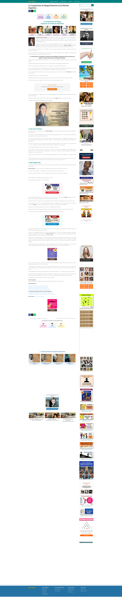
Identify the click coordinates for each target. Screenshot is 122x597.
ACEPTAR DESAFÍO (52, 89)
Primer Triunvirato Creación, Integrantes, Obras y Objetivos (38, 318)
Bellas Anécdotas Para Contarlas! (84, 202)
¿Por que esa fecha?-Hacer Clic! (86, 43)
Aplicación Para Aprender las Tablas (86, 515)
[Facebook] (29, 11)
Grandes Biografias (45, 594)
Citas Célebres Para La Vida (83, 184)
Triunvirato (30, 144)
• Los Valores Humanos (63, 1)
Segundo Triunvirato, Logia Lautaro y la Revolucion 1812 (38, 288)
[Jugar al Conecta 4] (86, 395)
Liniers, (36, 203)
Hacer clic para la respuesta (52, 408)
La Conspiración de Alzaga (39, 296)
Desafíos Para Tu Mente (86, 420)
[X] (32, 11)
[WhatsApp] (35, 11)
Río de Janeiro (51, 59)
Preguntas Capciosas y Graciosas (86, 430)
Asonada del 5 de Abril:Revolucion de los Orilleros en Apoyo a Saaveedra (41, 294)
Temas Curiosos (70, 591)
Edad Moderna (44, 592)
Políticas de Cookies (83, 591)
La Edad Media (44, 591)
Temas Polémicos (57, 591)
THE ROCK (82, 286)
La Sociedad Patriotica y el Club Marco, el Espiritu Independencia (40, 292)
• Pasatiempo (70, 1)
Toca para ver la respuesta (52, 259)
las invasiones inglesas (52, 197)
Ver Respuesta (86, 157)
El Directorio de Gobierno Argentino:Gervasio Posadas (38, 287)
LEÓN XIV (91, 286)
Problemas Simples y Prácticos (86, 449)
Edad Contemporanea (45, 593)
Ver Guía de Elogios (52, 192)
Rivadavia (51, 228)
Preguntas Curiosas (70, 592)
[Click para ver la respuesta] (90, 118)
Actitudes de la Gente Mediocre (86, 459)
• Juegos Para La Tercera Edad (54, 1)
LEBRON (86, 286)
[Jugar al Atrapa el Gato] (86, 301)
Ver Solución (86, 535)
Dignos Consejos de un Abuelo (83, 193)
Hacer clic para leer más (86, 62)
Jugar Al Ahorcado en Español (86, 411)
